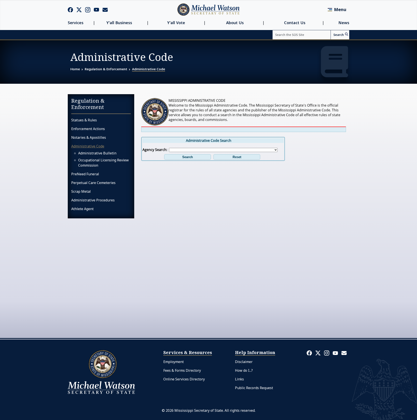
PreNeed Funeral (85, 174)
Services (75, 23)
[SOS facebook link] (70, 9)
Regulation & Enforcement (106, 69)
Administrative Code (148, 69)
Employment (173, 361)
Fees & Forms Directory (182, 370)
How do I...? (244, 370)
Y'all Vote (176, 23)
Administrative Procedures (93, 200)
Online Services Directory (184, 379)
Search (338, 35)
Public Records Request (254, 387)
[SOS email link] (105, 9)
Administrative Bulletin (97, 153)
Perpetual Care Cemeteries (93, 182)
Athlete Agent (82, 208)
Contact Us (294, 23)
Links (239, 379)
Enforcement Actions (88, 128)
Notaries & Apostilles (88, 137)
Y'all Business (119, 23)
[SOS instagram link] (87, 9)
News (343, 23)
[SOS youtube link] (96, 9)
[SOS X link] (79, 9)
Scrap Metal (81, 191)
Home (75, 69)
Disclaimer (244, 361)
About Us (235, 23)
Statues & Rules (84, 120)
